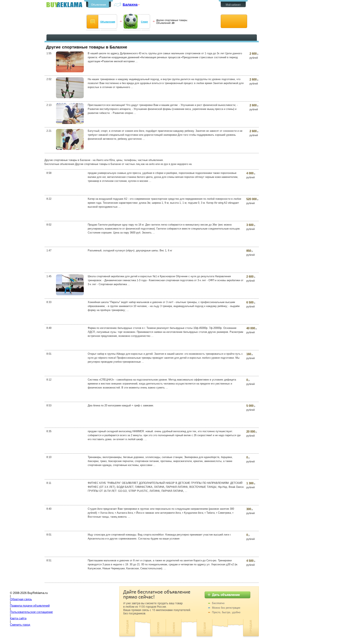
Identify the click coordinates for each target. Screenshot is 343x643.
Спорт (144, 21)
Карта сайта (18, 618)
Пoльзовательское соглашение (31, 612)
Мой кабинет (233, 4)
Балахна (130, 4)
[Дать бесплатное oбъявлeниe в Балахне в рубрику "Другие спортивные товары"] (234, 21)
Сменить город (20, 624)
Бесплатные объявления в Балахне (64, 4)
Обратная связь (21, 599)
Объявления (98, 4)
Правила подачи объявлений (30, 605)
